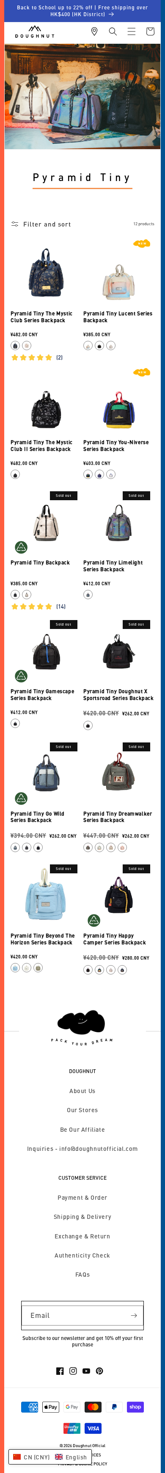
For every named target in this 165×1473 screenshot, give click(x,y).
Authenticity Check (82, 1255)
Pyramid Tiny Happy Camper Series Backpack (114, 939)
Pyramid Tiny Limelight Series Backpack (113, 565)
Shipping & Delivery (82, 1216)
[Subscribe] (133, 1316)
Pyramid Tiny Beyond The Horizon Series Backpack (43, 939)
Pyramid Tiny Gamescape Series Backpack (42, 694)
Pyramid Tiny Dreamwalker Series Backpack (117, 817)
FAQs (82, 1274)
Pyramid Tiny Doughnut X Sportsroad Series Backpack (118, 694)
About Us (82, 1090)
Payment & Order (82, 1197)
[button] (113, 31)
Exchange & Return (82, 1236)
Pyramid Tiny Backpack (40, 562)
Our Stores (82, 1109)
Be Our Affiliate (82, 1129)
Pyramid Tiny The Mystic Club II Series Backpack (42, 445)
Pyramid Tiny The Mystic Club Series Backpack (42, 316)
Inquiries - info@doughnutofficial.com (82, 1148)
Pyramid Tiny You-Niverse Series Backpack (115, 445)
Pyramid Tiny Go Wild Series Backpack (38, 817)
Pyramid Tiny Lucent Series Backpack (118, 316)
